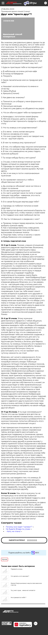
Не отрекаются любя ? (18, 597)
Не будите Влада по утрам (18, 529)
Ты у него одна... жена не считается (23, 590)
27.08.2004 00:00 (7, 9)
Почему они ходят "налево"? (19, 527)
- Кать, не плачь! (13, 531)
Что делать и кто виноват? (20, 576)
